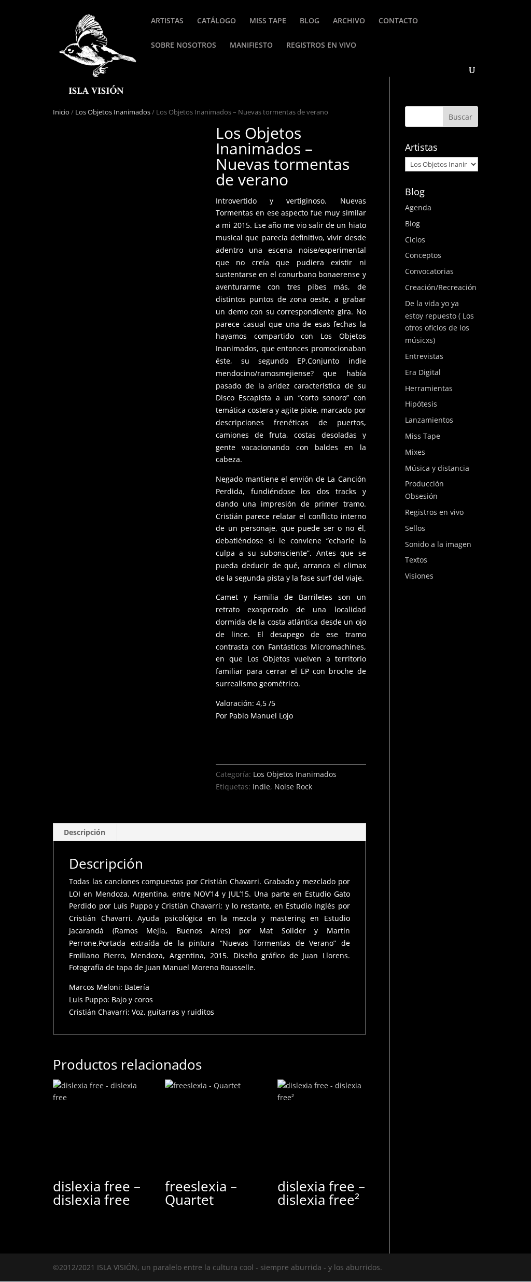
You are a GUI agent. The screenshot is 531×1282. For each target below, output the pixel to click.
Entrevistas (424, 356)
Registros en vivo (434, 512)
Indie (261, 786)
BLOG (309, 21)
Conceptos (423, 255)
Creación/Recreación (441, 287)
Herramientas (429, 388)
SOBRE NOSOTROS (183, 45)
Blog (412, 223)
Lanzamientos (429, 420)
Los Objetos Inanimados (112, 112)
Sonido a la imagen (438, 544)
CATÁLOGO (216, 21)
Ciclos (415, 239)
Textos (416, 560)
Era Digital (423, 372)
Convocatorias (429, 271)
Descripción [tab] (84, 832)
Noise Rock (293, 786)
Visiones (419, 576)
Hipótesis (421, 404)
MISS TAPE (267, 21)
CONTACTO (398, 21)
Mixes (415, 452)
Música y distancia (437, 468)
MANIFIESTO (251, 45)
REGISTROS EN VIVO (321, 45)
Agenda (418, 207)
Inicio (61, 112)
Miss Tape (422, 436)
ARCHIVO (349, 21)
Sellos (415, 528)
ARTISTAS (167, 21)
